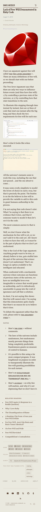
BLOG (14, 481)
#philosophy (12, 24)
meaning (28, 466)
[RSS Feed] (20, 498)
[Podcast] (33, 493)
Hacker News (26, 446)
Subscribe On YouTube (16, 455)
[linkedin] (18, 493)
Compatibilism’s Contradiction (17, 437)
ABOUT (35, 481)
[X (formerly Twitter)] (23, 493)
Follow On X (26, 453)
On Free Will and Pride (14, 428)
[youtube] (13, 493)
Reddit (12, 449)
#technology (24, 24)
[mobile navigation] (35, 5)
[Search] (30, 504)
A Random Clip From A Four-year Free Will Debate (18, 417)
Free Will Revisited (13, 433)
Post (11, 446)
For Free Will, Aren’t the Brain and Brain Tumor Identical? (19, 423)
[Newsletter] (7, 493)
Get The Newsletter (15, 453)
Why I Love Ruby (12, 408)
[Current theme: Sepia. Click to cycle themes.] (34, 504)
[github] (28, 493)
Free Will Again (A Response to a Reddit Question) (18, 403)
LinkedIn (18, 446)
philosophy (29, 469)
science (28, 473)
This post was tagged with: (13, 466)
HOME (5, 481)
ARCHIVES (24, 481)
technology (29, 476)
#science (18, 24)
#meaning (6, 24)
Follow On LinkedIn (29, 455)
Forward (28, 449)
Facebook (19, 449)
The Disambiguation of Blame (17, 412)
